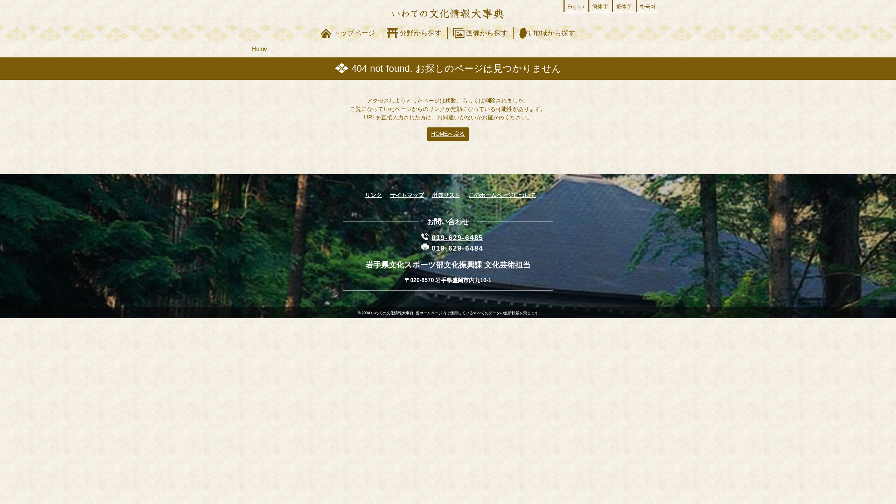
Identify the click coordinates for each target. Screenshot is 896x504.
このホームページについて (502, 195)
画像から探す (487, 33)
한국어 (648, 6)
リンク (373, 195)
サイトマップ (407, 195)
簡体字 (600, 6)
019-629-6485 (457, 237)
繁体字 (624, 6)
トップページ (354, 33)
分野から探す (421, 33)
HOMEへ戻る (448, 134)
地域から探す (554, 33)
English (575, 6)
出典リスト (446, 195)
